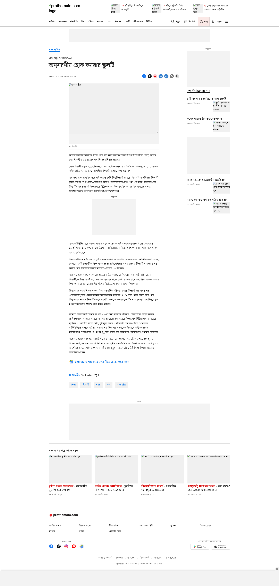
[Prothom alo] (68, 8)
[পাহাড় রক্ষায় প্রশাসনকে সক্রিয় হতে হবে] (221, 207)
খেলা (109, 21)
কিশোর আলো (85, 525)
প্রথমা (81, 531)
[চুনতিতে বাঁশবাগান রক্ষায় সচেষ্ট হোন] (116, 469)
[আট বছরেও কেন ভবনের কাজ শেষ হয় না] (208, 469)
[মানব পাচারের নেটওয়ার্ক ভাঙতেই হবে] (221, 188)
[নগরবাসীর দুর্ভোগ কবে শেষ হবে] (70, 469)
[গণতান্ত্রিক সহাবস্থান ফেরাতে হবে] (162, 469)
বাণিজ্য (91, 21)
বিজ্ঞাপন (119, 558)
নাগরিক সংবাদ (55, 525)
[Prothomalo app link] (199, 547)
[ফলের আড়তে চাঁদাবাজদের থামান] (221, 126)
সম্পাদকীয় (54, 49)
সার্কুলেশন (131, 558)
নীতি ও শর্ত (144, 558)
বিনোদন (118, 21)
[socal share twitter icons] (150, 78)
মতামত (100, 21)
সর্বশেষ (52, 21)
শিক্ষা (73, 384)
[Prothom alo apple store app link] (220, 547)
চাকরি (127, 21)
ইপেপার (52, 531)
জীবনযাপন (138, 21)
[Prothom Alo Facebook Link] (52, 547)
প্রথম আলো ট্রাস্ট (146, 525)
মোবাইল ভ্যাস (115, 531)
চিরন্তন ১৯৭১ (205, 525)
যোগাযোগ (157, 558)
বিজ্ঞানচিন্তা (114, 525)
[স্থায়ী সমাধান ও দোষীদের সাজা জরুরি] (221, 106)
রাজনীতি (74, 21)
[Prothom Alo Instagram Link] (67, 547)
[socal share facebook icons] (144, 78)
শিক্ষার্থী (86, 384)
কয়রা (98, 384)
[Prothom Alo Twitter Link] (60, 547)
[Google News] (81, 547)
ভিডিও (149, 21)
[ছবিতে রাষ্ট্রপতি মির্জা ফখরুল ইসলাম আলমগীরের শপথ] (156, 8)
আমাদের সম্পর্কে (105, 558)
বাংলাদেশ (63, 21)
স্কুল (108, 384)
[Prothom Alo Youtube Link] (75, 547)
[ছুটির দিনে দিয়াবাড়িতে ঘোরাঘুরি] (115, 8)
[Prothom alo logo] (63, 516)
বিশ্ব (82, 21)
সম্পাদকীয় (121, 384)
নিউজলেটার (171, 558)
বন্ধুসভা (173, 525)
